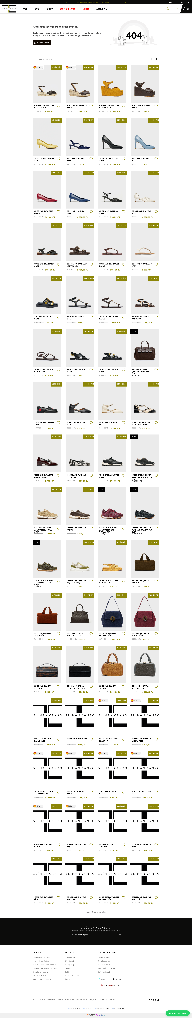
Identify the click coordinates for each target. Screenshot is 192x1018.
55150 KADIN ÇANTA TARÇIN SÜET (42, 634)
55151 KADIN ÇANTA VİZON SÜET (107, 845)
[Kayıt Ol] (119, 935)
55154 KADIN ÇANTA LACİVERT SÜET (107, 634)
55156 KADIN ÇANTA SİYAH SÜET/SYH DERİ (76, 687)
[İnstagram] (154, 1000)
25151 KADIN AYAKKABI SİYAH (108, 212)
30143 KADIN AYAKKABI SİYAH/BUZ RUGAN (141, 423)
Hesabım (68, 968)
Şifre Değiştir (69, 961)
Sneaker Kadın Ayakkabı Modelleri (44, 965)
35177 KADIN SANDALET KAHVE (109, 265)
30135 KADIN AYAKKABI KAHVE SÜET (141, 898)
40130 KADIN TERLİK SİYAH (42, 318)
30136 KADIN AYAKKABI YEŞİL (76, 845)
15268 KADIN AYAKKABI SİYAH (44, 423)
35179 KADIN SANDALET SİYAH (44, 265)
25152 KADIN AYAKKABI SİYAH (108, 159)
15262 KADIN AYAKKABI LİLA (44, 898)
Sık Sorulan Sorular (72, 976)
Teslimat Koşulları (104, 957)
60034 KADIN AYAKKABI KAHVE (77, 107)
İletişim (67, 979)
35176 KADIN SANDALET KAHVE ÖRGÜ (77, 265)
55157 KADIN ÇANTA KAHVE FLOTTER (75, 634)
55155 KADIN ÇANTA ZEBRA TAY (42, 687)
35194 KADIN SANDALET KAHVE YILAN (44, 371)
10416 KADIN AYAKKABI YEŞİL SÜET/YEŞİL (76, 582)
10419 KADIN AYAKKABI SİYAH (109, 476)
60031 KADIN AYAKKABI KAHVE (44, 845)
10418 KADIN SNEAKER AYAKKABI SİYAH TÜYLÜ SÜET (142, 530)
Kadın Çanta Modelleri (40, 972)
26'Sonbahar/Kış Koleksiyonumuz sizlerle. (96, 2)
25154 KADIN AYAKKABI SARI (44, 159)
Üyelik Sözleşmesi (104, 961)
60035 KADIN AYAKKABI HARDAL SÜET (109, 107)
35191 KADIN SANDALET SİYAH (76, 371)
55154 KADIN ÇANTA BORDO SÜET (140, 634)
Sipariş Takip (69, 965)
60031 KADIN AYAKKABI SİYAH (142, 793)
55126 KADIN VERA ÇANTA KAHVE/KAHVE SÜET (141, 372)
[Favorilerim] (172, 9)
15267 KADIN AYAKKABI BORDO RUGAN (44, 476)
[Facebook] (150, 1000)
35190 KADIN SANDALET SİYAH (109, 371)
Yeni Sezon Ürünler (39, 976)
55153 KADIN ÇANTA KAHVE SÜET (42, 740)
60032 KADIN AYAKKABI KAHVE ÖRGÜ (44, 107)
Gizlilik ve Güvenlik (104, 972)
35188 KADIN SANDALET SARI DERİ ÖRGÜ (109, 582)
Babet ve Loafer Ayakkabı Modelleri (45, 968)
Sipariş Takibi (185, 2)
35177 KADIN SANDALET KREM (142, 265)
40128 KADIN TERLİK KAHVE (75, 793)
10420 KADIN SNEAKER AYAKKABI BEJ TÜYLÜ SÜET (44, 530)
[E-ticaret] (96, 1015)
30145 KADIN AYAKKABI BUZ (109, 423)
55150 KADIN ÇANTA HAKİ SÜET (140, 582)
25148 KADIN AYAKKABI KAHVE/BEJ (76, 898)
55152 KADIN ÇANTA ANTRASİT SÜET (140, 687)
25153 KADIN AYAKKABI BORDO (43, 212)
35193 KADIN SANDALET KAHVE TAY (142, 318)
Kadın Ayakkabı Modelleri (41, 957)
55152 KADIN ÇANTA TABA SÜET (107, 687)
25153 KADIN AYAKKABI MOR (76, 212)
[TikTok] (158, 1000)
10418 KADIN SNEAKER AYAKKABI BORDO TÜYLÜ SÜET (108, 530)
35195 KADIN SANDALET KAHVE (109, 318)
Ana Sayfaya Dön (43, 43)
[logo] (9, 9)
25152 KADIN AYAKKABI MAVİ (141, 159)
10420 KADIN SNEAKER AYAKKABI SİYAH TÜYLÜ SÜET (142, 477)
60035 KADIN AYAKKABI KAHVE (142, 107)
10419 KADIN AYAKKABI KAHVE (76, 529)
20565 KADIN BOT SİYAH (77, 739)
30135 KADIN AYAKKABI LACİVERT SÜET (109, 898)
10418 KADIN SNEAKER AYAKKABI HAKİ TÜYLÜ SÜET (43, 583)
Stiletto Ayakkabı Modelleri (42, 979)
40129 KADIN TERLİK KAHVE (107, 793)
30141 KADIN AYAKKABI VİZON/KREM (141, 740)
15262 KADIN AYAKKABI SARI (141, 845)
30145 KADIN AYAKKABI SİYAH (76, 423)
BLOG (67, 972)
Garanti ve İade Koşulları (106, 968)
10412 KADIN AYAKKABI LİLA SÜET (109, 740)
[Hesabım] (177, 9)
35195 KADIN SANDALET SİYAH (77, 318)
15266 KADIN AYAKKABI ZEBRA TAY (76, 476)
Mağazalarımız (173, 2)
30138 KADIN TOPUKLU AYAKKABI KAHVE (44, 793)
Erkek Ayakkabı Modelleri (41, 961)
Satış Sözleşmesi (104, 965)
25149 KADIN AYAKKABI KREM (141, 212)
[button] (66, 2)
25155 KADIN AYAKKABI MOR (76, 159)
